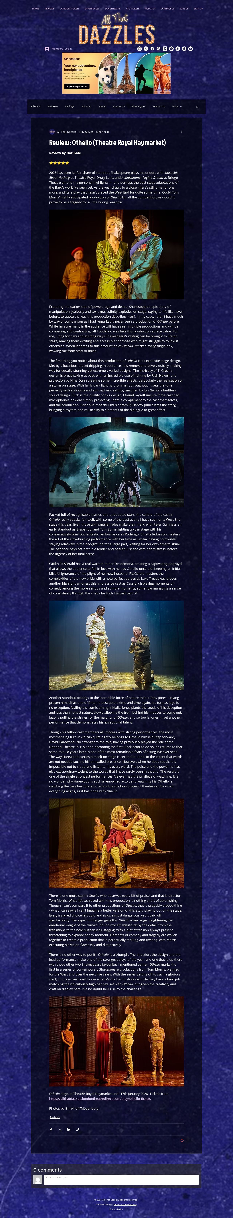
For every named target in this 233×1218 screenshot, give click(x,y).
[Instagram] (139, 48)
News (102, 106)
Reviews (53, 106)
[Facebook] (152, 48)
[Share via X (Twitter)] (60, 1129)
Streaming (159, 106)
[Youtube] (190, 48)
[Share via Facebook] (51, 1129)
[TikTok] (184, 48)
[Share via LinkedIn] (68, 1129)
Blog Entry (119, 106)
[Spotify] (171, 48)
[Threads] (158, 48)
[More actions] (181, 131)
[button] (197, 106)
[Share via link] (77, 1129)
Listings (69, 106)
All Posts (36, 106)
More (175, 106)
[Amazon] (177, 48)
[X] (146, 48)
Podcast (86, 106)
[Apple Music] (165, 48)
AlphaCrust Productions (125, 1204)
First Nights (138, 106)
